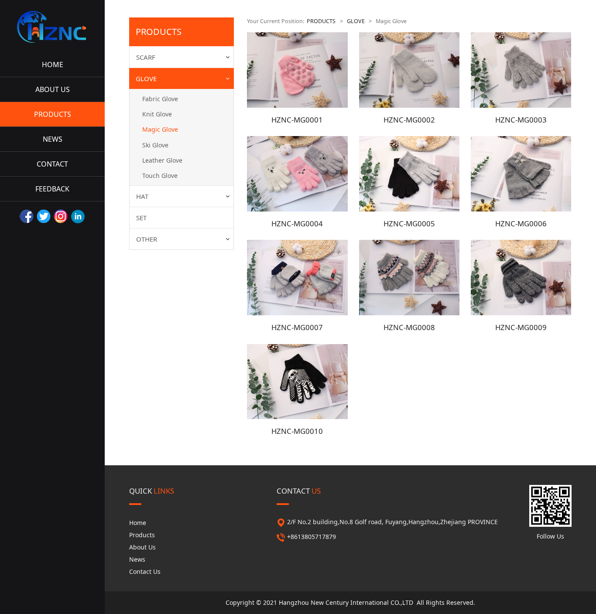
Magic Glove (160, 129)
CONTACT (52, 164)
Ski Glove (155, 145)
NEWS (52, 139)
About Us (142, 547)
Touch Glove (160, 175)
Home (137, 522)
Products (142, 535)
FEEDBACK (52, 189)
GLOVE (146, 78)
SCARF (145, 57)
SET (141, 217)
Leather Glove (162, 160)
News (137, 559)
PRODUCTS (52, 114)
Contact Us (145, 571)
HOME (52, 64)
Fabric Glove (160, 99)
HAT (142, 196)
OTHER (146, 239)
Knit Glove (157, 114)
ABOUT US (52, 89)
